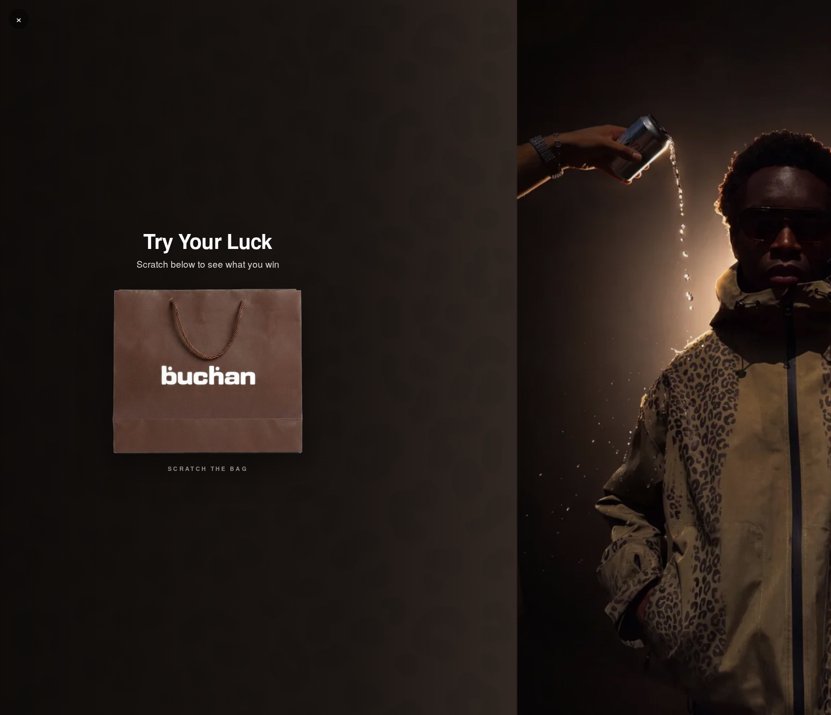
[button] (208, 371)
